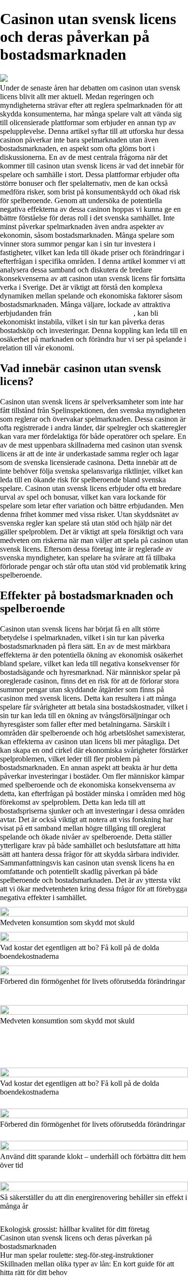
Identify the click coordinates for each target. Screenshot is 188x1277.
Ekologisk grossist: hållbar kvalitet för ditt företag (74, 1229)
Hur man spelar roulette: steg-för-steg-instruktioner (76, 1255)
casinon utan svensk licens (94, 313)
